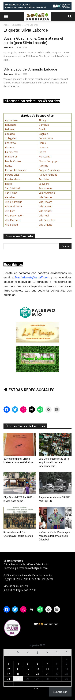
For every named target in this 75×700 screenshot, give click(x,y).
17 (8, 673)
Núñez (8, 165)
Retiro (8, 183)
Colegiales (11, 138)
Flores (42, 143)
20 (37, 673)
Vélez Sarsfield (47, 192)
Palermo (43, 165)
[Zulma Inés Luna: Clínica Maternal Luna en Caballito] (19, 444)
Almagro (43, 120)
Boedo (42, 129)
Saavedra (44, 183)
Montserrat (45, 156)
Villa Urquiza (45, 224)
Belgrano (10, 129)
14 (47, 668)
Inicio (6, 24)
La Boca (43, 147)
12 (27, 668)
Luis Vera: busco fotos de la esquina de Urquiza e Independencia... (54, 462)
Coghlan (43, 133)
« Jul (36, 688)
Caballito (10, 133)
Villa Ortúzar (45, 211)
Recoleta (44, 179)
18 (18, 673)
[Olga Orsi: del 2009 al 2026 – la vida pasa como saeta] (19, 483)
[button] (6, 16)
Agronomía (11, 120)
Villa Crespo (45, 197)
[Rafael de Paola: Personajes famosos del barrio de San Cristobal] (55, 518)
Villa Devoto (45, 202)
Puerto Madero (13, 179)
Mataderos (11, 156)
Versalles (10, 197)
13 (37, 668)
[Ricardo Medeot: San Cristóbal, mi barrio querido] (19, 518)
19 (27, 673)
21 (47, 673)
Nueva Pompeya (48, 161)
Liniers (42, 152)
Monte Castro (13, 161)
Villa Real (44, 215)
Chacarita (10, 143)
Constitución (46, 138)
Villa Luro (10, 211)
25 (18, 678)
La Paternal (11, 152)
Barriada (8, 47)
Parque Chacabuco (49, 170)
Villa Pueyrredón (14, 215)
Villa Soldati (11, 224)
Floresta (9, 147)
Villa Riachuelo (13, 220)
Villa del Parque (13, 202)
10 (8, 668)
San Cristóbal (12, 188)
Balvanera (10, 124)
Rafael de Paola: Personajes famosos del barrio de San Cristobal (54, 536)
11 (18, 668)
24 (8, 678)
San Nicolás (45, 188)
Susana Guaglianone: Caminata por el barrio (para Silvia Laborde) (33, 40)
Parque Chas (12, 174)
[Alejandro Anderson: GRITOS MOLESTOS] (55, 483)
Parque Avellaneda (15, 170)
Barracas (44, 124)
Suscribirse (60, 692)
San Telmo (11, 192)
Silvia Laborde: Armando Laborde (30, 69)
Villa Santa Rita (47, 220)
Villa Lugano (45, 206)
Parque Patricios (48, 174)
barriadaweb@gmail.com (32, 277)
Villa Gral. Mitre (13, 206)
